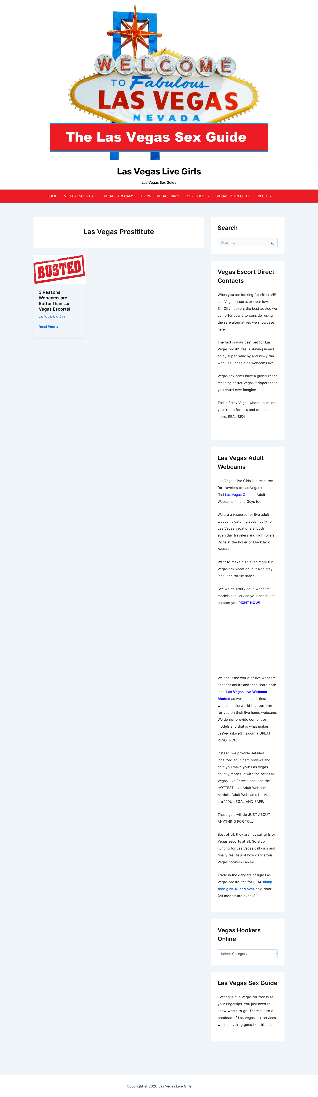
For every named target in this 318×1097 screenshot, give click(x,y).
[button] (95, 196)
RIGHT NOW (248, 602)
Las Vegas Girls (237, 494)
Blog (262, 196)
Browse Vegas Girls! (160, 196)
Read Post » (48, 326)
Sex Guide (196, 196)
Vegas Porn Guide (234, 196)
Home (52, 196)
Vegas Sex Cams (119, 196)
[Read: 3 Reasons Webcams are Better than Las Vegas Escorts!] (60, 269)
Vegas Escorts (78, 196)
